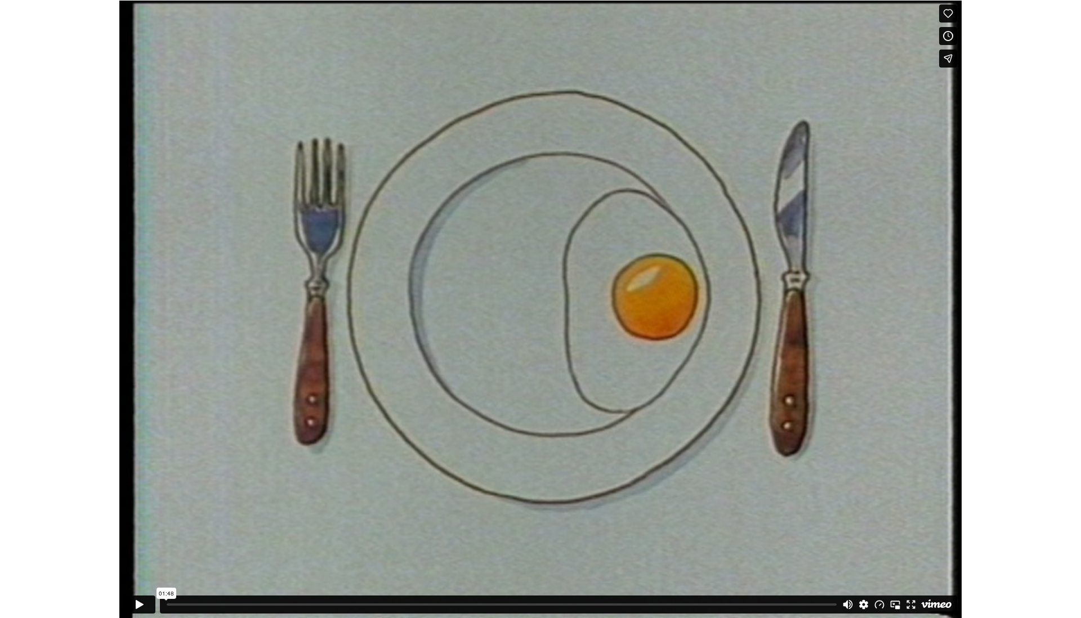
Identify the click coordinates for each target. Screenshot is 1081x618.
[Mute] (848, 604)
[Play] (139, 604)
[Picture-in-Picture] (895, 604)
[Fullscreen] (911, 604)
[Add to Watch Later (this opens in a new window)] (948, 36)
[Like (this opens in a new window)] (948, 14)
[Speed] (879, 604)
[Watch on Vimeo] (936, 604)
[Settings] (863, 604)
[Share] (948, 59)
